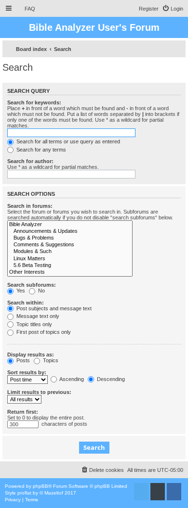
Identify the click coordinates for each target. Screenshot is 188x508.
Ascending (71, 379)
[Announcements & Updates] (70, 231)
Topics (49, 360)
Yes (20, 290)
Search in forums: (30, 206)
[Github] (157, 491)
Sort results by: (26, 372)
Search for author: (30, 161)
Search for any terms (40, 149)
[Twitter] (141, 491)
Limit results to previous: (39, 392)
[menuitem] (25, 8)
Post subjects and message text (53, 308)
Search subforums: (31, 285)
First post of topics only (43, 332)
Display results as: (30, 354)
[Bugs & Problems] (70, 238)
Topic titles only (33, 324)
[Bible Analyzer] (70, 224)
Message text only (37, 316)
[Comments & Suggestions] (70, 244)
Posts (22, 360)
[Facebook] (174, 491)
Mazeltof (53, 492)
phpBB (40, 486)
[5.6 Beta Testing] (70, 265)
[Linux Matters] (70, 258)
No (41, 290)
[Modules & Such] (70, 251)
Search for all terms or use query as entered (67, 141)
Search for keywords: (34, 102)
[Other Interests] (70, 272)
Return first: (22, 412)
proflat (24, 492)
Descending (110, 379)
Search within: (25, 302)
